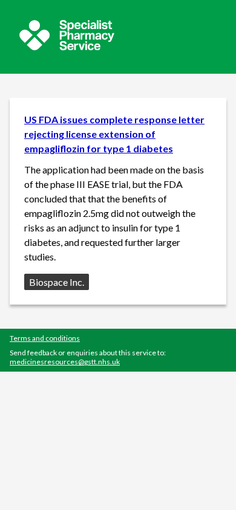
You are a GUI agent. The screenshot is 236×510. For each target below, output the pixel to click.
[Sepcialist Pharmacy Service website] (66, 47)
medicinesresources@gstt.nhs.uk (65, 361)
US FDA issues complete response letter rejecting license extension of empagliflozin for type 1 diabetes (114, 134)
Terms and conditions (45, 338)
